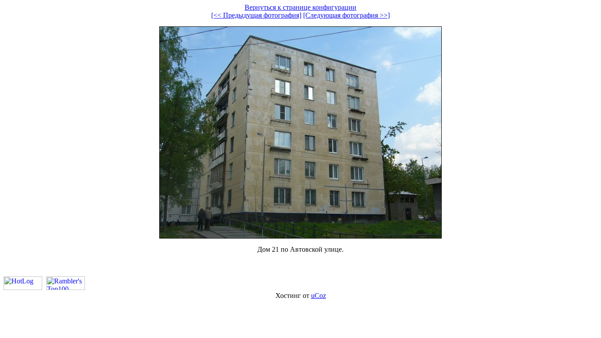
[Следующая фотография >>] (346, 15)
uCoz (318, 295)
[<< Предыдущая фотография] (256, 15)
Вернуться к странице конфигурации (300, 7)
